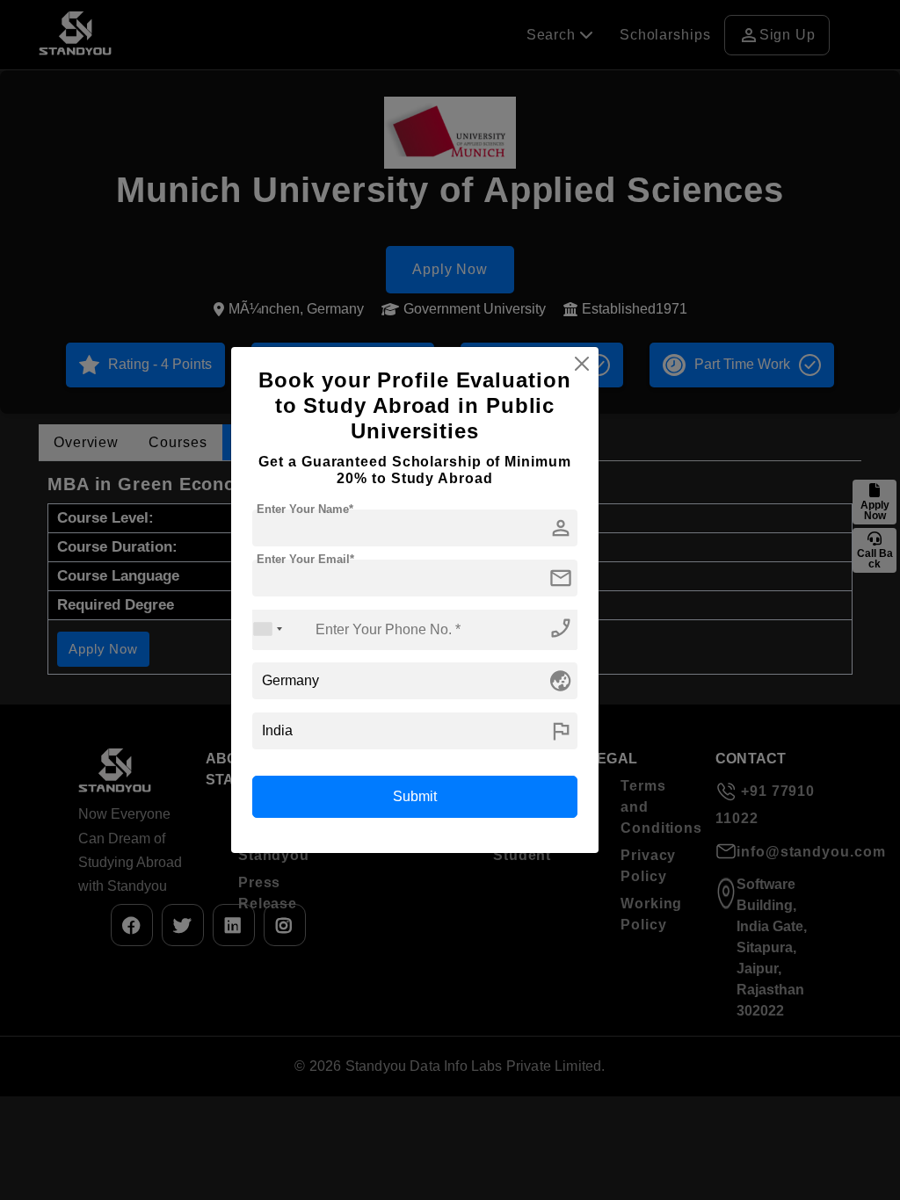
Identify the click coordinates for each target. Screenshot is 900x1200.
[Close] (582, 363)
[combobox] (268, 629)
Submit (415, 796)
